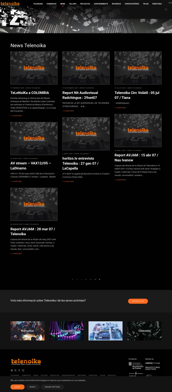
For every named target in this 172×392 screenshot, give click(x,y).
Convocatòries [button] (132, 4)
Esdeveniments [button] (101, 4)
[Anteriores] (72, 279)
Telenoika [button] (38, 4)
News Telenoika (33, 88)
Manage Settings (52, 387)
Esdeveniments (68, 375)
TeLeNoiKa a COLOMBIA (29, 93)
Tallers (72, 4)
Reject (33, 387)
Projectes (54, 375)
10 (95, 279)
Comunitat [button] (52, 4)
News (35, 375)
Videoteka (157, 4)
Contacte (112, 375)
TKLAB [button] (145, 4)
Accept (17, 387)
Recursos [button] (116, 4)
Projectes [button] (85, 4)
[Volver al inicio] (24, 16)
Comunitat (26, 375)
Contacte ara (138, 301)
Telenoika (14, 375)
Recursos (82, 375)
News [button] (62, 4)
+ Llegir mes (16, 115)
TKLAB (102, 375)
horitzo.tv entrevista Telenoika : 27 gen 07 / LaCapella (80, 163)
